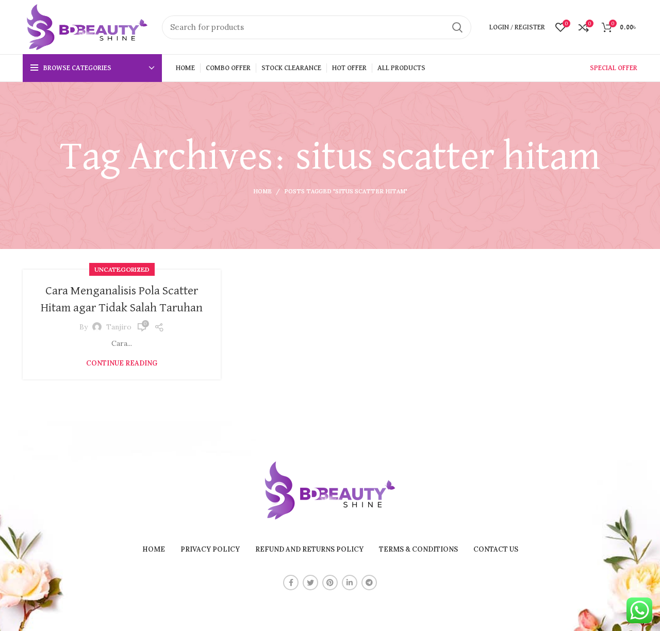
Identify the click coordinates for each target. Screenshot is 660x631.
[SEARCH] (457, 27)
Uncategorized (122, 269)
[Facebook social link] (291, 582)
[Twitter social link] (310, 582)
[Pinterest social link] (330, 582)
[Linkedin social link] (349, 582)
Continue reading (121, 363)
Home (262, 191)
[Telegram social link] (369, 582)
